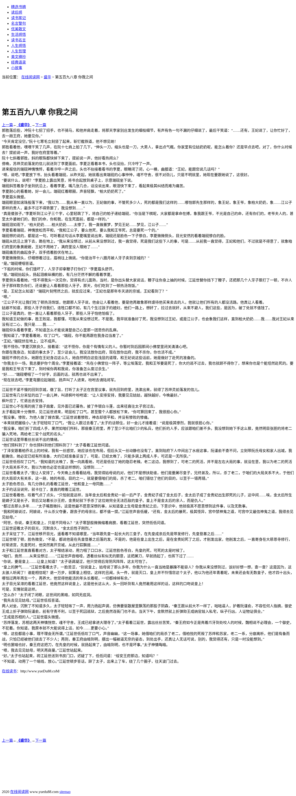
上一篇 (7, 125)
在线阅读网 (30, 77)
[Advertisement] (148, 89)
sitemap (65, 792)
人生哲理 (18, 51)
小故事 (16, 68)
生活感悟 (18, 35)
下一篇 (40, 125)
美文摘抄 (18, 57)
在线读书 (9, 671)
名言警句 (18, 23)
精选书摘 (18, 7)
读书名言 (18, 40)
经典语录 (18, 62)
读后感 (16, 12)
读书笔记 (18, 18)
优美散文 (18, 29)
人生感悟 (18, 46)
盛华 (47, 77)
